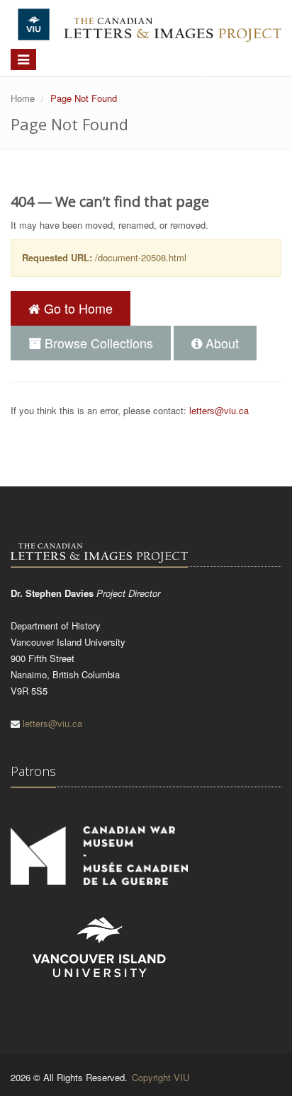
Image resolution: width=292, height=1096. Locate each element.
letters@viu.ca (219, 410)
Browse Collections (97, 342)
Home (23, 98)
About (220, 342)
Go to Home (76, 308)
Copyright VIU (160, 1077)
